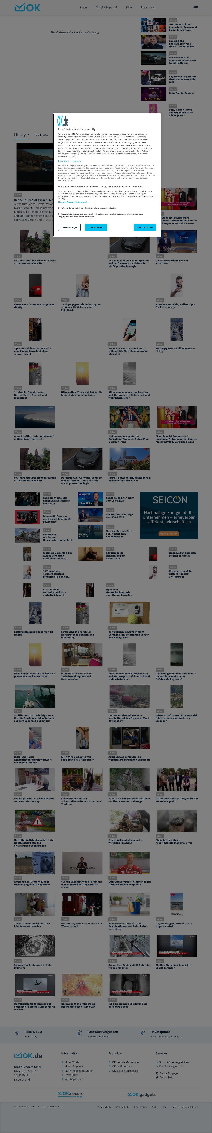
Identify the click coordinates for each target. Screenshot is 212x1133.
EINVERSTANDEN (145, 227)
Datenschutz (63, 161)
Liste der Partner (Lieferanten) (72, 202)
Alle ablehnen (95, 227)
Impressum (76, 161)
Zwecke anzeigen (70, 227)
